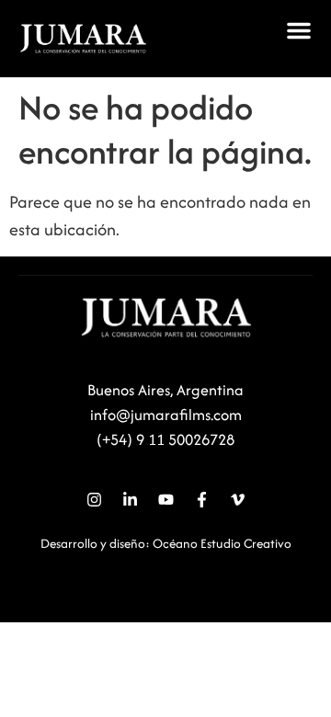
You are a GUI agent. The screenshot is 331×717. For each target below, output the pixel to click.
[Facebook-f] (201, 499)
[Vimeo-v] (237, 499)
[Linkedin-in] (129, 499)
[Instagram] (93, 499)
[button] (299, 30)
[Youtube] (165, 499)
